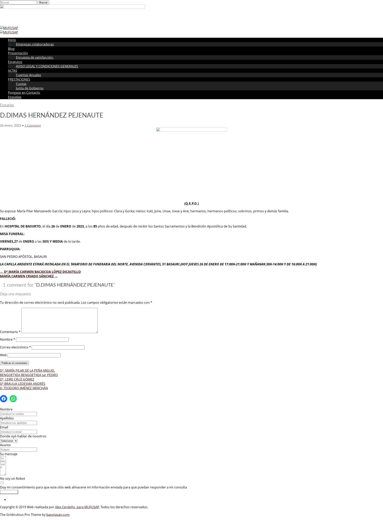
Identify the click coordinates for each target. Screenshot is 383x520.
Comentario (10, 332)
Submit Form (9, 491)
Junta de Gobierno (29, 88)
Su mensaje (8, 454)
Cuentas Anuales (28, 75)
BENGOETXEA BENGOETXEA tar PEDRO (29, 375)
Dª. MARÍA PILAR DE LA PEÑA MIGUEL (27, 370)
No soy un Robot (12, 478)
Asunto (5, 445)
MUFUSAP (91, 507)
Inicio (12, 40)
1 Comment (33, 125)
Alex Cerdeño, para (69, 507)
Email (4, 427)
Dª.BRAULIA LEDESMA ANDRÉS (22, 384)
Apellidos (7, 418)
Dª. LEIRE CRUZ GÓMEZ (17, 379)
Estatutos (15, 62)
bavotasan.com (57, 514)
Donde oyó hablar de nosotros (23, 436)
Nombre (7, 339)
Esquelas (14, 97)
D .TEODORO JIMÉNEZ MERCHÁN (24, 388)
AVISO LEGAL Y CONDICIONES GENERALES (47, 66)
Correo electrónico (15, 347)
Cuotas (21, 84)
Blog (11, 48)
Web (3, 355)
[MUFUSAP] (9, 28)
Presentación (18, 53)
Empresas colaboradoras (35, 44)
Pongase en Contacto (24, 92)
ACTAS (12, 70)
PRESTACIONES (19, 79)
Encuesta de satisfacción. (35, 57)
